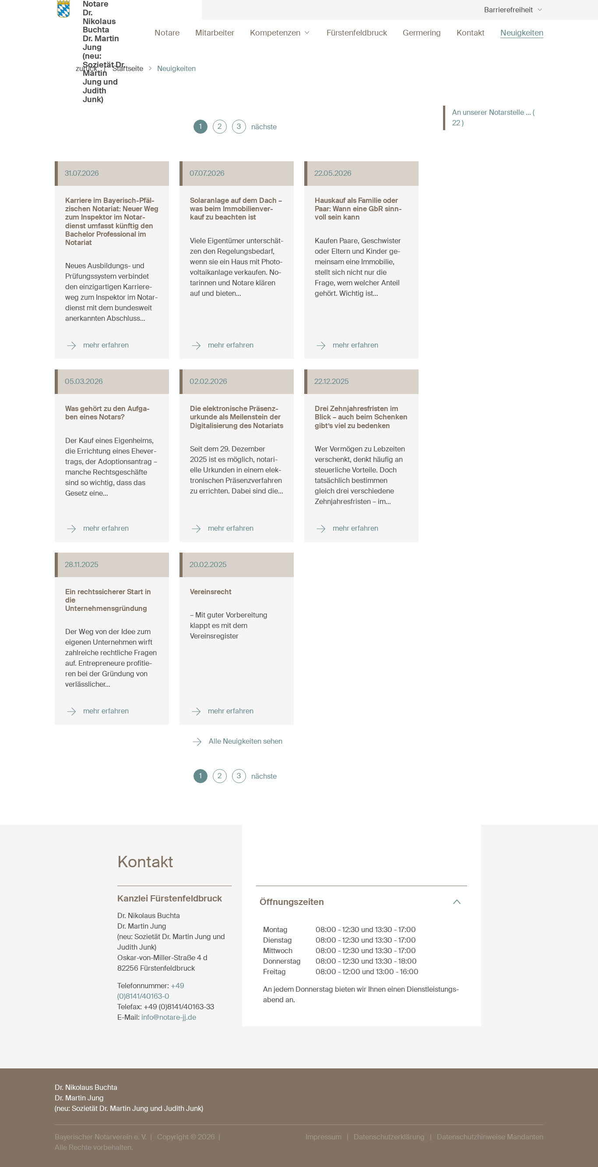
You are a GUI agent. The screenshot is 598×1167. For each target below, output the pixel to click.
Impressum (323, 1137)
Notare (167, 33)
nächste (264, 126)
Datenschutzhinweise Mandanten (490, 1137)
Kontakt (471, 33)
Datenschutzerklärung (389, 1137)
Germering (422, 33)
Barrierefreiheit (508, 9)
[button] (361, 902)
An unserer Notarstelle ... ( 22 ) (493, 118)
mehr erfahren (105, 345)
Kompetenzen (275, 33)
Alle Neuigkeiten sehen (244, 741)
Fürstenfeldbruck (357, 33)
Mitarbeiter (214, 33)
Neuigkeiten (521, 33)
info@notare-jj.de (168, 1017)
